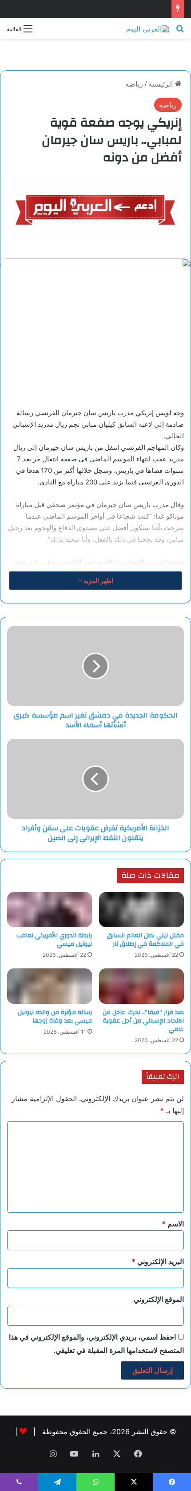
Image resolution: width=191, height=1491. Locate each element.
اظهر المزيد (97, 580)
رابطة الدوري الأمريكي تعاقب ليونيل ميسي (54, 940)
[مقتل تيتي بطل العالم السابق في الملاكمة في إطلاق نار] (141, 910)
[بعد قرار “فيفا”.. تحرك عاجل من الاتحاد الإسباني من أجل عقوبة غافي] (141, 986)
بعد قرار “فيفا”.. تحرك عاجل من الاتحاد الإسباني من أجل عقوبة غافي (143, 1021)
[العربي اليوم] (147, 28)
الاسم (173, 1223)
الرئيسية (161, 83)
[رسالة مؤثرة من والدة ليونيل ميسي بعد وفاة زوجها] (49, 986)
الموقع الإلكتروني (159, 1299)
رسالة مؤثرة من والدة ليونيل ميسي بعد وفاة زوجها (55, 1017)
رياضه (134, 83)
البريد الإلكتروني (157, 1261)
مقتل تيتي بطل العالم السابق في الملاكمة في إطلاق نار (145, 940)
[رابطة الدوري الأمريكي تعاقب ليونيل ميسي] (49, 910)
